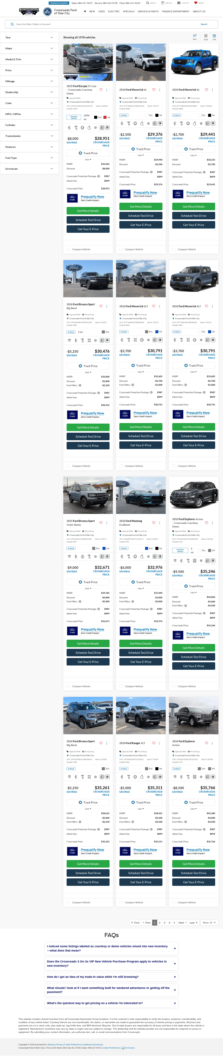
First (136, 922)
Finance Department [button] (176, 11)
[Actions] (107, 90)
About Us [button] (199, 11)
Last (193, 922)
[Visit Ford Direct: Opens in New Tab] (129, 1048)
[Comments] (102, 127)
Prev (147, 922)
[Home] (85, 11)
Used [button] (101, 11)
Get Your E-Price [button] (88, 229)
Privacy (59, 1044)
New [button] (92, 11)
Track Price (90, 153)
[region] (88, 177)
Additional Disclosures (93, 1044)
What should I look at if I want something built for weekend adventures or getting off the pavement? (108, 990)
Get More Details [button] (88, 211)
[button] (109, 62)
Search (204, 24)
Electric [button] (114, 11)
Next (181, 922)
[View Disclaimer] (96, 127)
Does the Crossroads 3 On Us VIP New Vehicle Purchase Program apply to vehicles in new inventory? (107, 963)
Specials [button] (129, 11)
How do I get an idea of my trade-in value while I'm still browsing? (93, 976)
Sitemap (51, 1044)
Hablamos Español (58, 3)
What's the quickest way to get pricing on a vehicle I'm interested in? (95, 1003)
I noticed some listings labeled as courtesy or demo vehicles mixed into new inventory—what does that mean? (107, 948)
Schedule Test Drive (88, 220)
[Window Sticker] (107, 127)
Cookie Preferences (73, 1044)
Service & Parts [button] (148, 11)
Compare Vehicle (81, 249)
